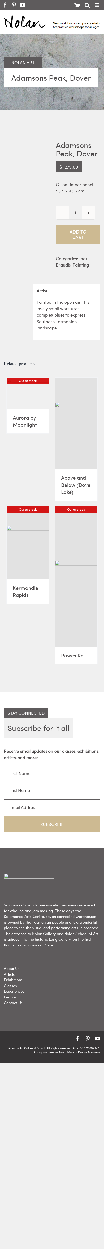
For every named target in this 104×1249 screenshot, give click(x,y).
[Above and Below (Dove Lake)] (76, 423)
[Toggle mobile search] (87, 5)
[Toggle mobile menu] (97, 5)
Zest (61, 1052)
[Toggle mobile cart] (77, 5)
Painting (81, 265)
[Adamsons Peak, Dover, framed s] (26, 174)
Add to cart (78, 234)
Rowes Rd (72, 655)
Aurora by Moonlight (25, 421)
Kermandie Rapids (25, 591)
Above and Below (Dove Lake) (75, 484)
